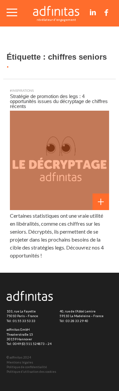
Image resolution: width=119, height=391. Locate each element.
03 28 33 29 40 (77, 321)
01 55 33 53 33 (24, 321)
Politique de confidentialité (27, 367)
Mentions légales (20, 362)
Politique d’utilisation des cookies (31, 371)
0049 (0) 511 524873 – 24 (32, 344)
